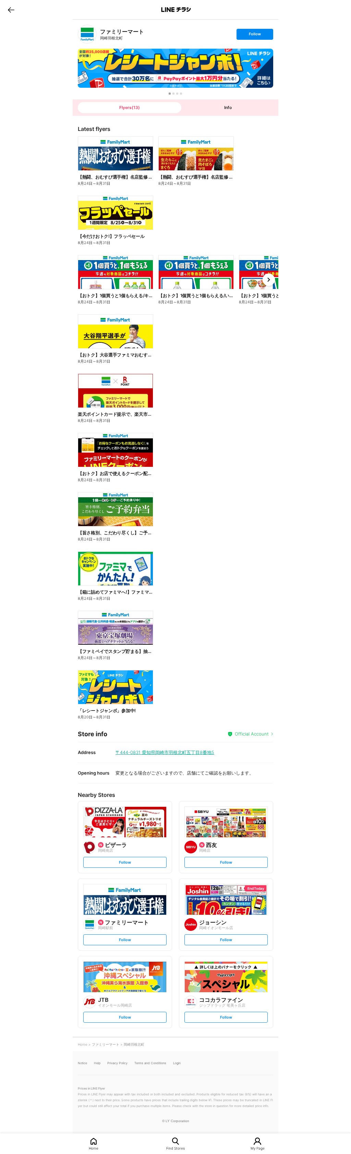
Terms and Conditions (150, 1063)
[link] (87, 34)
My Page (258, 1148)
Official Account (252, 734)
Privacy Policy (117, 1063)
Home (93, 1148)
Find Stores (175, 1148)
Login (177, 1063)
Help (97, 1063)
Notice (82, 1063)
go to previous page (11, 9)
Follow (255, 35)
